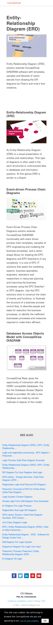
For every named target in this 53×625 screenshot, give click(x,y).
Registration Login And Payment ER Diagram (24, 484)
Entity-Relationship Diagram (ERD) (23, 23)
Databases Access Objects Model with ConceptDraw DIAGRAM (25, 336)
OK (45, 621)
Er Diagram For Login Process (17, 505)
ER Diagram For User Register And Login (22, 472)
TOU (43, 601)
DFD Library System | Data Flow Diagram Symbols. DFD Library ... (22, 516)
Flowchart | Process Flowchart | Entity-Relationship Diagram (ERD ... (21, 552)
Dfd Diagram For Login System (17, 541)
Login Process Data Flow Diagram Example (23, 460)
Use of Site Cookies (29, 620)
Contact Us (12, 601)
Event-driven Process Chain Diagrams (25, 191)
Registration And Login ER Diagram (19, 510)
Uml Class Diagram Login (14, 522)
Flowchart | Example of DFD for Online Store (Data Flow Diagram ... (23, 490)
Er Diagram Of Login (12, 558)
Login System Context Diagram (17, 496)
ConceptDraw (14, 2)
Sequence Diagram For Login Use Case (21, 546)
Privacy (37, 601)
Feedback (22, 601)
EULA (30, 601)
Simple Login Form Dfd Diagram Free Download (25, 501)
